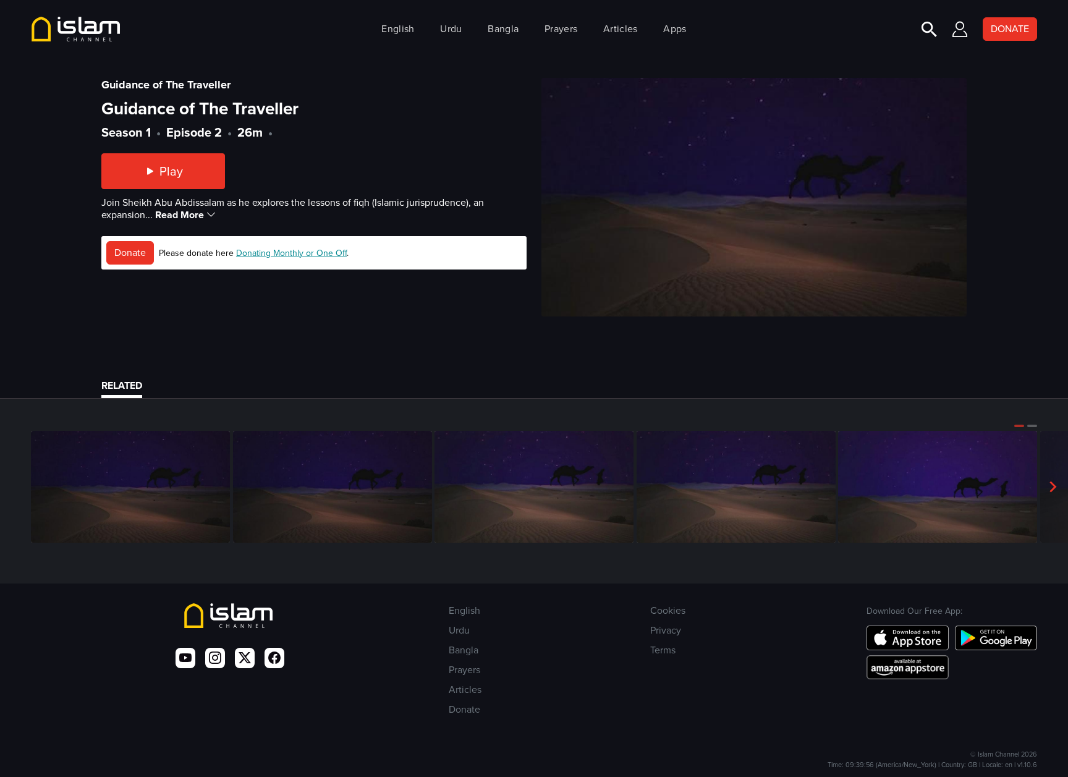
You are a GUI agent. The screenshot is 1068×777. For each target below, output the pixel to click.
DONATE (1010, 29)
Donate (130, 252)
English (397, 29)
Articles (620, 29)
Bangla (503, 29)
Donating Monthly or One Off (291, 253)
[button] (1019, 426)
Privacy (665, 630)
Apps (674, 29)
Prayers (561, 29)
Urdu (451, 29)
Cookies (667, 610)
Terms (663, 650)
